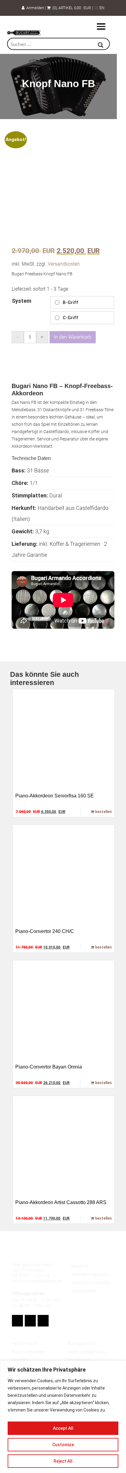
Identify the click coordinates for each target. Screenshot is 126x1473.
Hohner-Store (24, 1343)
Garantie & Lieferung (90, 1282)
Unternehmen (84, 1290)
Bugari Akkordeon (29, 1351)
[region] (63, 1417)
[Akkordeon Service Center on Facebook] (17, 1320)
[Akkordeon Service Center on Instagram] (43, 1320)
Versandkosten (64, 264)
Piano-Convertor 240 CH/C (44, 931)
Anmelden (34, 7)
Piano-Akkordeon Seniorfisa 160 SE (54, 795)
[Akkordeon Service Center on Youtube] (30, 1320)
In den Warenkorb (72, 337)
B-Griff (70, 302)
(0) (53, 7)
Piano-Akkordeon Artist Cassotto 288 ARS (60, 1202)
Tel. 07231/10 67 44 (31, 1275)
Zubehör (20, 1360)
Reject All (63, 1461)
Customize (63, 1444)
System (21, 301)
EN (101, 7)
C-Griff (70, 317)
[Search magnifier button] (100, 45)
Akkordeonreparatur (90, 1274)
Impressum (78, 1360)
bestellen (103, 812)
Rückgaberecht (82, 1343)
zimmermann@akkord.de (37, 1281)
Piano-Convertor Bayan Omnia (48, 1066)
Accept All (63, 1428)
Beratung (80, 1266)
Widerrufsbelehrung (86, 1351)
